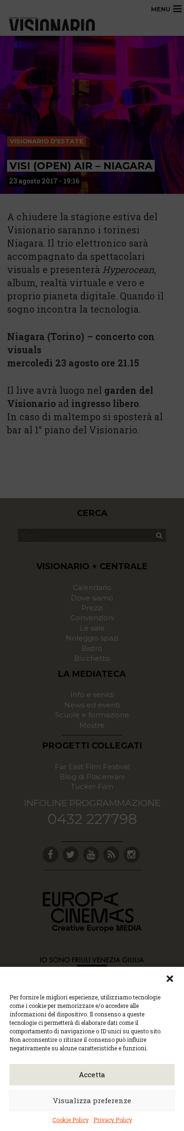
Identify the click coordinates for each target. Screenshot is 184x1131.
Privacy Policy (112, 1119)
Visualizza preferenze (92, 1100)
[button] (170, 978)
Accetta (92, 1074)
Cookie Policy (70, 1119)
